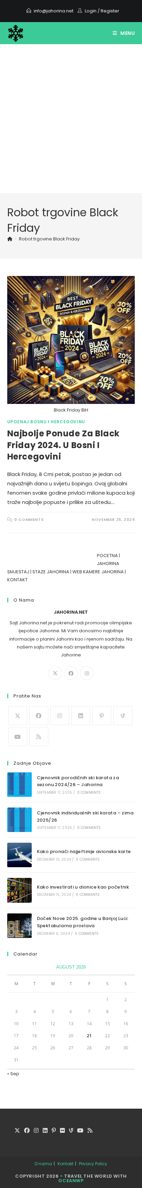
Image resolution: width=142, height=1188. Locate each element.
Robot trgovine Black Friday (49, 239)
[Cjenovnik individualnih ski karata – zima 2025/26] (19, 820)
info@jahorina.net (53, 11)
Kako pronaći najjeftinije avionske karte (84, 851)
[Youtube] (17, 736)
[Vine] (122, 715)
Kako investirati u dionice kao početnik (83, 887)
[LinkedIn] (80, 715)
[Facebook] (71, 673)
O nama (43, 1164)
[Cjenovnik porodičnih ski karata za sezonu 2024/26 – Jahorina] (19, 784)
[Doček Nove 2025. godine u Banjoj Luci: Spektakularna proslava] (19, 925)
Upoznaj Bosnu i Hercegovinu (46, 422)
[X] (55, 673)
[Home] (9, 239)
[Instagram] (87, 673)
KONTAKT (17, 579)
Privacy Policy (93, 1164)
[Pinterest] (101, 715)
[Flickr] (62, 1131)
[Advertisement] (71, 119)
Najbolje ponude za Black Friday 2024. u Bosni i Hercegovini (63, 445)
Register (110, 11)
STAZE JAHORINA (50, 571)
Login (91, 11)
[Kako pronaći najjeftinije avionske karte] (19, 855)
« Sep (13, 1073)
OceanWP (70, 1180)
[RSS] (38, 736)
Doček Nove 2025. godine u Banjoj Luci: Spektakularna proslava (83, 922)
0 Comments (28, 519)
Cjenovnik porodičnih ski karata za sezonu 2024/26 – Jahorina (78, 781)
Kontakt (65, 1164)
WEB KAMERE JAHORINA (98, 571)
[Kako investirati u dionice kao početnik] (19, 890)
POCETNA (107, 555)
